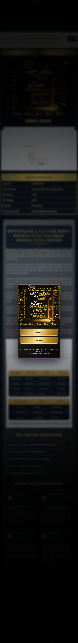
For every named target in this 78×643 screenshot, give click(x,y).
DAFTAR (39, 340)
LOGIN (39, 332)
